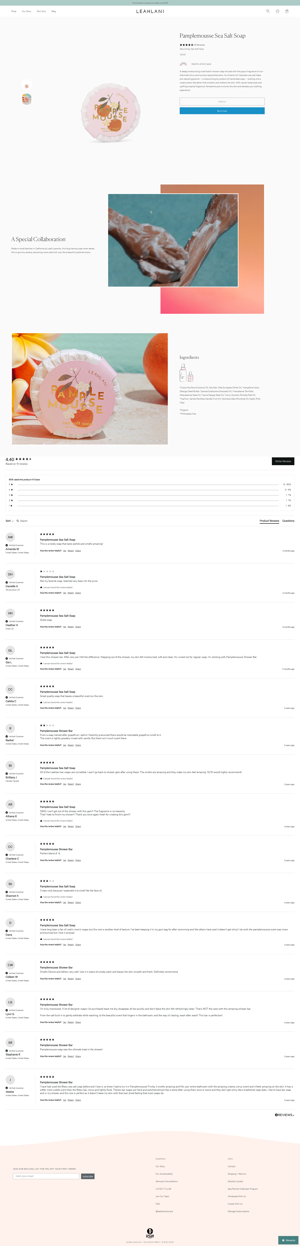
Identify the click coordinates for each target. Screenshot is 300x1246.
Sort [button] (8, 520)
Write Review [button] (283, 461)
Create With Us (235, 1203)
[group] (22, 459)
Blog (54, 11)
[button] (222, 45)
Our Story (26, 11)
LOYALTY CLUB (163, 1188)
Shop (13, 11)
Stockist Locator (235, 1181)
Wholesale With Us (237, 1196)
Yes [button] (64, 550)
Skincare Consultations (167, 1181)
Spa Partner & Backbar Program (243, 1188)
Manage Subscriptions (238, 1211)
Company (161, 1159)
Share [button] (78, 550)
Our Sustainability (164, 1173)
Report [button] (71, 550)
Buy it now (222, 110)
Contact (231, 1166)
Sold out (222, 101)
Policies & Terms (152, 1242)
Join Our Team (162, 1196)
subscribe (88, 1176)
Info (230, 1159)
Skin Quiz (41, 11)
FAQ (158, 1203)
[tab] (269, 521)
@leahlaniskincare (164, 1211)
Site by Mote (168, 1242)
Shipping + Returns (237, 1173)
